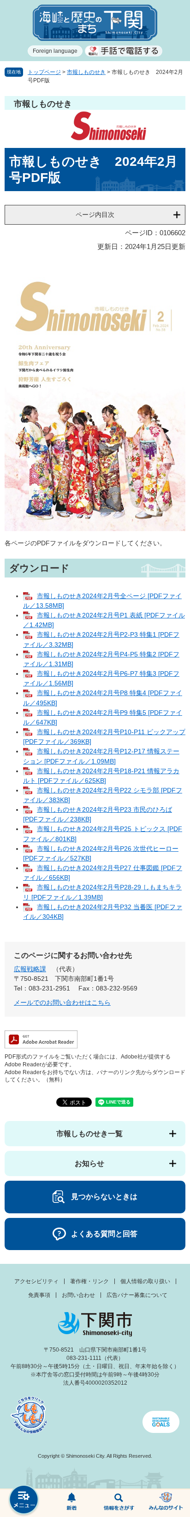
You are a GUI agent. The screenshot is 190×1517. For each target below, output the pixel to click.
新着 (71, 1503)
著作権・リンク (89, 1281)
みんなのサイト (166, 1503)
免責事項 (39, 1295)
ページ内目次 (95, 214)
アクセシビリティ (36, 1281)
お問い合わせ (78, 1295)
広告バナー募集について (137, 1295)
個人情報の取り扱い (145, 1281)
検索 (118, 1503)
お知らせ (89, 1163)
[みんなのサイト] (166, 1503)
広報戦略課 (30, 969)
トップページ (44, 72)
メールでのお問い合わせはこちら (62, 1002)
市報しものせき (86, 72)
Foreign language (55, 51)
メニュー (24, 1500)
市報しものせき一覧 (89, 1134)
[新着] (71, 1503)
